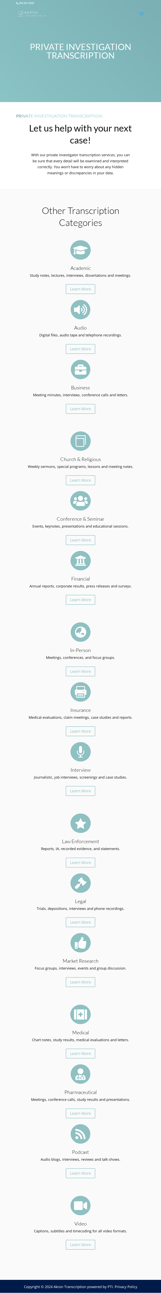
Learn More (80, 289)
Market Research (81, 961)
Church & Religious (80, 459)
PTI (110, 1286)
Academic (80, 268)
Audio (80, 328)
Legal (80, 901)
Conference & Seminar (80, 519)
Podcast (80, 1152)
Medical (80, 1032)
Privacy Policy (126, 1286)
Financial (80, 579)
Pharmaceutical (80, 1092)
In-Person (80, 650)
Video (80, 1224)
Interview (80, 770)
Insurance (80, 710)
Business (80, 387)
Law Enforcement (80, 841)
